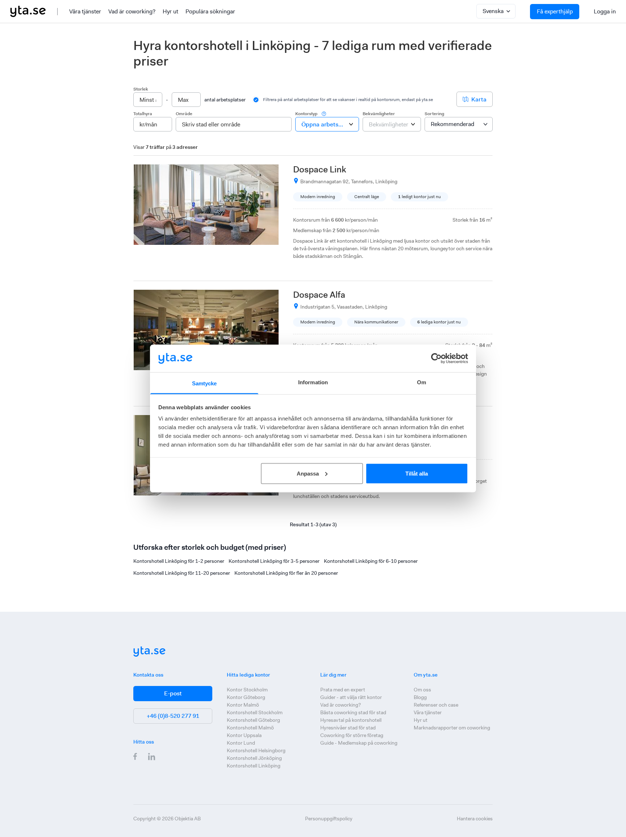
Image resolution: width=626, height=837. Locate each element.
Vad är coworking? (131, 11)
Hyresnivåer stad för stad (348, 727)
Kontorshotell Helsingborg (256, 750)
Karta (479, 99)
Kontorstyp (306, 114)
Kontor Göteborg (246, 697)
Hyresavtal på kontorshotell (350, 720)
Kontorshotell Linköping (253, 765)
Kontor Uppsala (244, 735)
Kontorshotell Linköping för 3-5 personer (274, 561)
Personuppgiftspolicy (328, 818)
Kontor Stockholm (247, 689)
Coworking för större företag (351, 735)
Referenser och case (436, 705)
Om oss (422, 689)
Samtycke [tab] (204, 383)
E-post (173, 693)
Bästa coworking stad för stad (353, 712)
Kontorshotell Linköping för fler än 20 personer (286, 573)
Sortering (434, 114)
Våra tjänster (85, 11)
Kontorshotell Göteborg (253, 720)
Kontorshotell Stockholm (255, 712)
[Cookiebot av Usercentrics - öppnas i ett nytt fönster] (436, 358)
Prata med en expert (342, 689)
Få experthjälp (555, 11)
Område (184, 114)
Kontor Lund (241, 743)
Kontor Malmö (243, 705)
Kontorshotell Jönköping (254, 758)
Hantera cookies (475, 818)
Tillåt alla (416, 473)
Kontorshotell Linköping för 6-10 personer (371, 561)
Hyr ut (170, 11)
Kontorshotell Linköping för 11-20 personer (181, 573)
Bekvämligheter (379, 114)
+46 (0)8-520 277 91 (173, 716)
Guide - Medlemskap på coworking (358, 743)
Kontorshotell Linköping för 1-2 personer (178, 561)
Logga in (605, 11)
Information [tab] (313, 382)
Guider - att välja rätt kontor (351, 697)
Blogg (420, 697)
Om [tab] (421, 382)
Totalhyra (142, 114)
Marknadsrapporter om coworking (452, 727)
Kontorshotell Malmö (250, 727)
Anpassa (308, 473)
